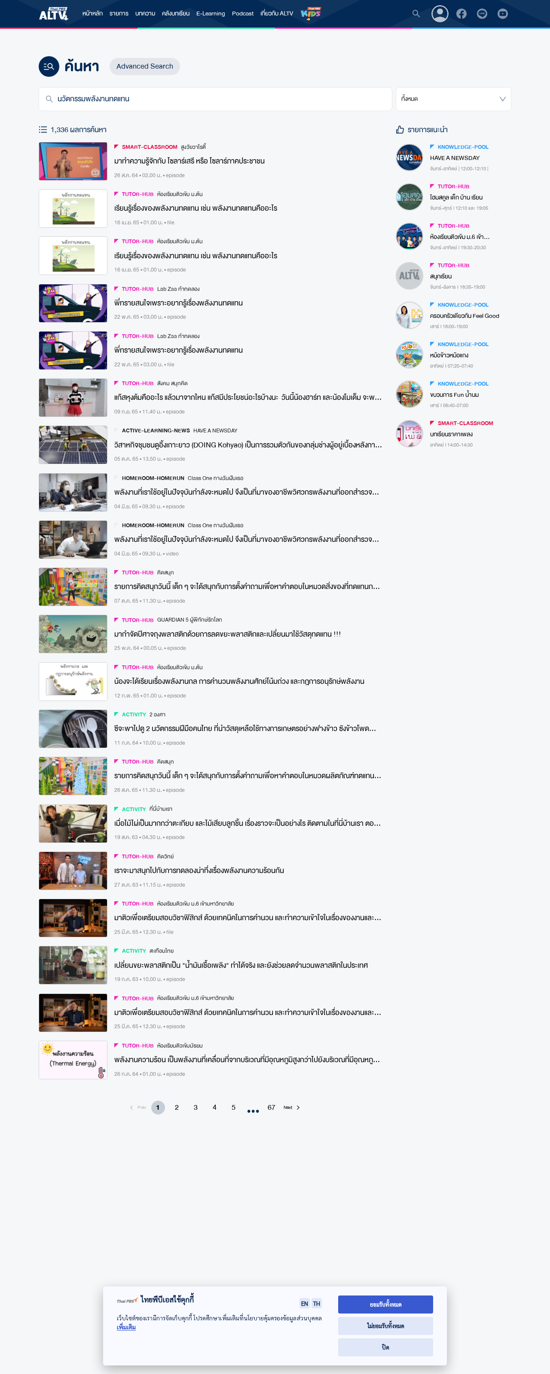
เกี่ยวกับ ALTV (276, 13)
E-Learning (210, 13)
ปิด (385, 1347)
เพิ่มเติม (126, 1327)
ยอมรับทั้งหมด (386, 1304)
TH (316, 1303)
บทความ (145, 13)
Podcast (243, 13)
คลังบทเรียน (175, 13)
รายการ (119, 13)
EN (304, 1303)
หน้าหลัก (92, 13)
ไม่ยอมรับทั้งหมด (385, 1325)
